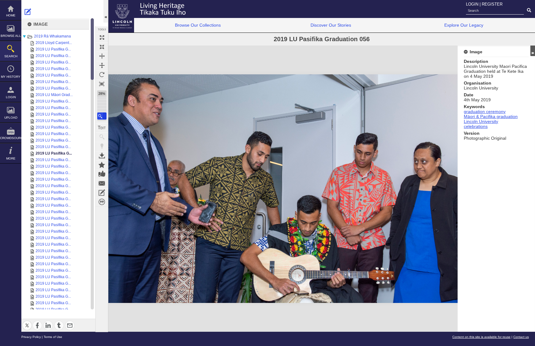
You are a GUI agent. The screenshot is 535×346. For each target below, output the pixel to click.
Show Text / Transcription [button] (102, 127)
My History (10, 76)
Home (10, 15)
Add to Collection (102, 164)
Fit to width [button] (102, 56)
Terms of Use (53, 337)
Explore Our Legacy (463, 25)
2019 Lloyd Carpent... (54, 43)
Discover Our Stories (331, 25)
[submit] (529, 11)
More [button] (10, 158)
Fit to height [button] (102, 65)
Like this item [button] (102, 174)
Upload (10, 117)
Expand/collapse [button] (532, 51)
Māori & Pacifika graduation (491, 116)
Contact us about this (102, 183)
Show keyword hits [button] (102, 137)
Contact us (521, 337)
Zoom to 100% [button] (102, 84)
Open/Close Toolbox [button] (105, 11)
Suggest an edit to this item (27, 11)
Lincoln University (481, 121)
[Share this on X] (27, 321)
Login (11, 97)
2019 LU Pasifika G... (53, 49)
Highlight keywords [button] (102, 146)
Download (102, 155)
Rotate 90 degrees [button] (102, 74)
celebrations (476, 126)
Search (10, 56)
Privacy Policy (31, 337)
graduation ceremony (485, 111)
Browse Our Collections (198, 25)
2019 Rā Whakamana (52, 36)
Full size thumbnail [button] (102, 37)
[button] (102, 116)
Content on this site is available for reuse (481, 337)
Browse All (11, 35)
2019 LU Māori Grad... (54, 95)
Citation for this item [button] (102, 202)
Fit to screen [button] (102, 46)
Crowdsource (10, 138)
